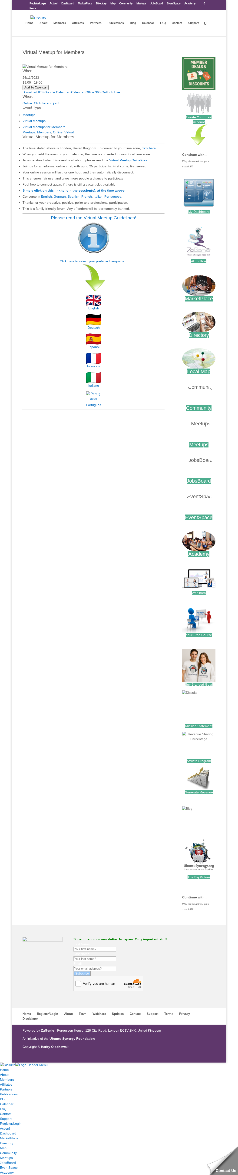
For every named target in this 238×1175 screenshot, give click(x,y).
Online (58, 132)
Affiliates (78, 23)
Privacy (184, 1014)
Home (29, 23)
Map (112, 3)
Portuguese (112, 196)
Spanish (73, 196)
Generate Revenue (199, 792)
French (86, 196)
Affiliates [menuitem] (6, 1084)
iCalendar (77, 92)
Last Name (81, 954)
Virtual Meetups (34, 121)
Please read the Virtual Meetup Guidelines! (93, 217)
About (43, 23)
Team (82, 1014)
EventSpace (173, 3)
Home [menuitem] (4, 1070)
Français (93, 366)
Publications (116, 23)
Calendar (148, 23)
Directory (101, 3)
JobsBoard (156, 3)
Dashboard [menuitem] (8, 1133)
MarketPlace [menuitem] (9, 1138)
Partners (96, 23)
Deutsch (94, 327)
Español (93, 347)
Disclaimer (30, 1018)
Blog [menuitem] (3, 1099)
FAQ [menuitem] (3, 1109)
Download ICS (33, 92)
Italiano (93, 385)
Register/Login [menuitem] (10, 1123)
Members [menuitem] (7, 1079)
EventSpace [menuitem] (9, 1167)
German (60, 196)
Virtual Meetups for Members (44, 127)
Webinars (199, 593)
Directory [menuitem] (6, 1143)
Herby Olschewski (55, 1047)
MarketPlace (85, 3)
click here (149, 148)
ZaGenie (47, 1030)
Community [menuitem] (8, 1153)
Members (59, 23)
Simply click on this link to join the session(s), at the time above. (74, 190)
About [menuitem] (4, 1075)
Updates (118, 1014)
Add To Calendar (35, 87)
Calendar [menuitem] (6, 1104)
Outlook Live (111, 92)
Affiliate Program (199, 761)
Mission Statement (198, 726)
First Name (81, 944)
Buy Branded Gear (198, 684)
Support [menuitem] (6, 1119)
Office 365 (93, 92)
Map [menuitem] (3, 1148)
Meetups (141, 3)
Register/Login (38, 3)
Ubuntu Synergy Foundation (72, 1038)
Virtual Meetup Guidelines (128, 160)
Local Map (198, 371)
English (46, 196)
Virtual (69, 132)
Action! (53, 3)
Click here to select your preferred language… (94, 261)
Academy (189, 3)
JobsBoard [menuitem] (8, 1163)
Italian (98, 196)
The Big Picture (199, 877)
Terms (168, 1014)
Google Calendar (56, 92)
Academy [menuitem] (7, 1172)
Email (77, 963)
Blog (133, 23)
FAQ (163, 23)
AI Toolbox (198, 261)
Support (193, 23)
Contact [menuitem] (5, 1114)
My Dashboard (199, 211)
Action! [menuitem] (5, 1128)
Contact (177, 23)
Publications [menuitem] (9, 1094)
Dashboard (67, 3)
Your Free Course (199, 635)
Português (93, 405)
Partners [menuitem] (6, 1089)
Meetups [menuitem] (6, 1158)
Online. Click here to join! (41, 103)
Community (125, 3)
